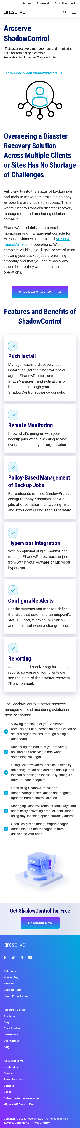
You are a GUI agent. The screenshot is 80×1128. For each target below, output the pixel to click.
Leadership (11, 1067)
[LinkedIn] (14, 957)
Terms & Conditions (16, 1122)
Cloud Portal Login (65, 3)
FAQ (6, 1047)
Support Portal (13, 989)
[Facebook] (5, 957)
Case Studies (12, 1028)
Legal (7, 1091)
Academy (9, 1016)
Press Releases (13, 1079)
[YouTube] (30, 957)
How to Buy (11, 977)
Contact (9, 1085)
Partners (9, 983)
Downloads (43, 3)
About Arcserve (13, 1060)
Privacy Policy (41, 1122)
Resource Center (14, 1009)
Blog (7, 1022)
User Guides (11, 1040)
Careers (8, 1073)
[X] (22, 957)
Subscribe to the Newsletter (21, 1098)
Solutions (10, 971)
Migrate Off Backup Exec (19, 1104)
